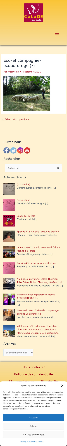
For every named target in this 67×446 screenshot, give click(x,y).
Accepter (33, 417)
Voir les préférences (33, 434)
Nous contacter (33, 367)
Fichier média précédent (16, 119)
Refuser (33, 426)
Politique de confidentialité (31, 442)
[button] (62, 385)
